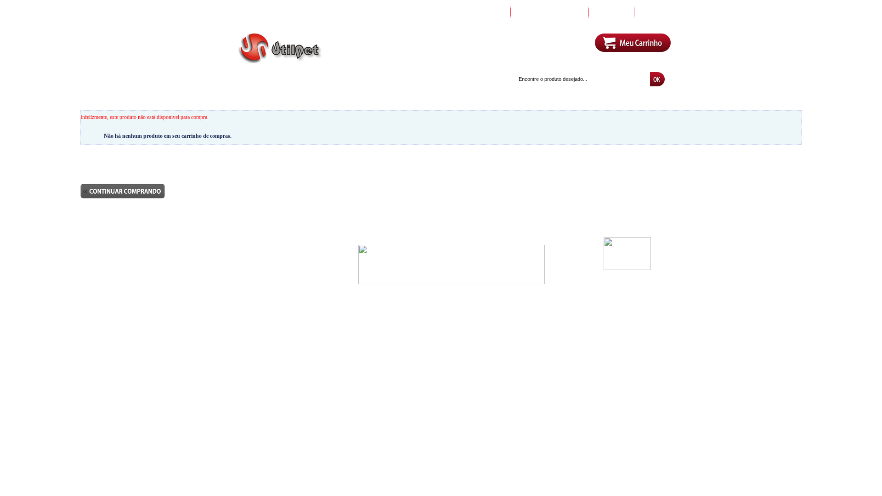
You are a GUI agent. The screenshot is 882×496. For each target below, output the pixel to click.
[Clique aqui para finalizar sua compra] (122, 182)
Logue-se (467, 48)
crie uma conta (503, 48)
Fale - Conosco (239, 269)
